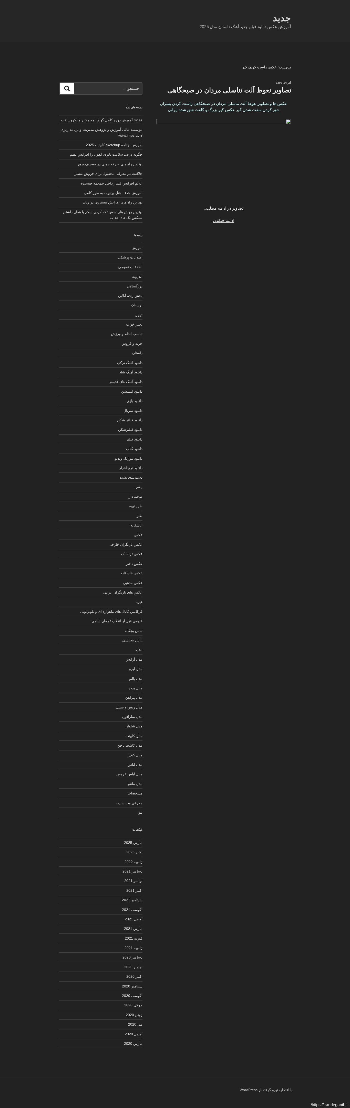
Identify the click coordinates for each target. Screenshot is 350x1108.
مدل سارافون (132, 717)
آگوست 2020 (132, 996)
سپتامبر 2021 (132, 900)
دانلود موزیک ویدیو (128, 458)
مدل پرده (135, 688)
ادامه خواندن (223, 220)
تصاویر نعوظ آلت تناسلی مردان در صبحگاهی (229, 90)
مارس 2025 (133, 843)
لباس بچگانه (133, 631)
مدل (139, 650)
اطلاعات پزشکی (130, 257)
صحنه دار (135, 496)
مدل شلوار (134, 726)
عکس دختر (134, 564)
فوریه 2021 (133, 938)
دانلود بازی (134, 401)
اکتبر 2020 (134, 976)
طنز (139, 516)
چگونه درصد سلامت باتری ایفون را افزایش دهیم (106, 154)
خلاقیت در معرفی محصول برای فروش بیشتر (108, 173)
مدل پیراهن (133, 697)
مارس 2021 (133, 929)
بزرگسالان (134, 286)
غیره (139, 602)
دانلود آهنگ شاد (130, 372)
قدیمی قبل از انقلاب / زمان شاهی (116, 621)
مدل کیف (135, 755)
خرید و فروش (131, 343)
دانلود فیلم (134, 439)
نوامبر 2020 (133, 967)
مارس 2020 (133, 1043)
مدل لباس (135, 764)
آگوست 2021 (132, 910)
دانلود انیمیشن (131, 391)
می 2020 (135, 1024)
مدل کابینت (134, 736)
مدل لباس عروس (129, 774)
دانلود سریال (132, 410)
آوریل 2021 (133, 919)
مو (140, 812)
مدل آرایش (134, 659)
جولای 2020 (133, 1005)
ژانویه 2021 (133, 948)
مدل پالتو (135, 678)
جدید (282, 18)
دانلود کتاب (134, 449)
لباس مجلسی (132, 640)
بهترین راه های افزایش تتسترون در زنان (112, 202)
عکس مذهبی (132, 583)
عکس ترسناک (131, 554)
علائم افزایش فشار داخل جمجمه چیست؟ (111, 183)
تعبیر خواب (134, 324)
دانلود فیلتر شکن (129, 420)
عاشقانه (136, 525)
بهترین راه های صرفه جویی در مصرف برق (110, 164)
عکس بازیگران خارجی (125, 544)
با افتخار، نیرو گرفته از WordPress (266, 1090)
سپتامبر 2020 (132, 986)
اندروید (137, 276)
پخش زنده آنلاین (130, 296)
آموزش (136, 248)
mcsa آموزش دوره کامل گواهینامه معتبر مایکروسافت (101, 120)
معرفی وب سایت (129, 803)
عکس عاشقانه (131, 573)
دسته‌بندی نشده (130, 477)
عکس (138, 535)
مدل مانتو (135, 784)
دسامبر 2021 (132, 871)
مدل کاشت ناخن (129, 745)
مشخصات (135, 793)
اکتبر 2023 (134, 852)
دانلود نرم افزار (130, 468)
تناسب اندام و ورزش (126, 334)
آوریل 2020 (133, 1034)
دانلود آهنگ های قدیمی (125, 382)
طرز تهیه (135, 506)
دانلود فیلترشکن (130, 429)
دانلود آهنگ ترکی (129, 363)
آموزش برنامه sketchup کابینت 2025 (114, 145)
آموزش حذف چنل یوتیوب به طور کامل (113, 193)
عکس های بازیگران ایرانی (122, 592)
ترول (138, 315)
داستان (137, 353)
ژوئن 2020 (134, 1015)
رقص (138, 487)
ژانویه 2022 (133, 862)
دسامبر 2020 (132, 957)
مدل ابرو (135, 669)
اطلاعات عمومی (130, 267)
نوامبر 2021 (133, 881)
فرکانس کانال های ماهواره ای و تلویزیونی (111, 611)
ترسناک (136, 305)
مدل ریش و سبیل (129, 707)
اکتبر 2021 (134, 890)
